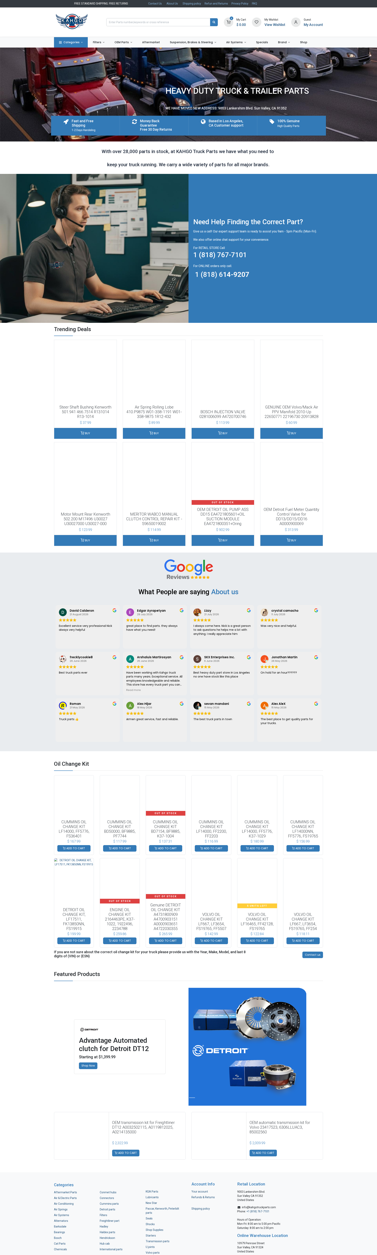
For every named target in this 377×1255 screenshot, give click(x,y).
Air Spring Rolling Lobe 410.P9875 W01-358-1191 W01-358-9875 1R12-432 (154, 412)
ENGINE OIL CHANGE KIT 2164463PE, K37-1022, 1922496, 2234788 (120, 919)
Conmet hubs (108, 1192)
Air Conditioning (64, 1203)
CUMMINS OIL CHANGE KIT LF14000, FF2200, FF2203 (211, 829)
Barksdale (60, 1226)
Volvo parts (153, 1252)
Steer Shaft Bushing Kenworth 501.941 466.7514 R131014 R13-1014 (85, 412)
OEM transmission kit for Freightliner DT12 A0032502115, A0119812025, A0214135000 (143, 1127)
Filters (103, 1215)
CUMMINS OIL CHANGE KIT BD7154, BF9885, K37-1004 (165, 829)
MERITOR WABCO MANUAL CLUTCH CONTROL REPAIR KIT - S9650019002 (154, 519)
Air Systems (61, 1215)
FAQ (254, 3)
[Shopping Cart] (228, 22)
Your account (199, 1191)
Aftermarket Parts (65, 1192)
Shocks (150, 1224)
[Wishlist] (256, 22)
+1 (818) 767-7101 (257, 1211)
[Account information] (296, 22)
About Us (172, 3)
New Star (151, 1203)
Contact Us (155, 3)
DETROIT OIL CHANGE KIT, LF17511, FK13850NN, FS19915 (74, 919)
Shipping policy (192, 3)
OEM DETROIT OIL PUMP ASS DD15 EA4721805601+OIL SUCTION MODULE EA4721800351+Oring (223, 516)
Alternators (61, 1220)
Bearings (59, 1232)
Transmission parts (157, 1241)
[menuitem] (71, 42)
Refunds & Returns (203, 1197)
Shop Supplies (154, 1229)
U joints (150, 1247)
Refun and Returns (216, 3)
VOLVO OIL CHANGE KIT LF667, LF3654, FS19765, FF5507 (211, 921)
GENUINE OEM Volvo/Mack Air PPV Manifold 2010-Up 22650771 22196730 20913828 (291, 412)
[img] (19, 1047)
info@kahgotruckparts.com (259, 1207)
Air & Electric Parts (65, 1198)
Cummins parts (109, 1203)
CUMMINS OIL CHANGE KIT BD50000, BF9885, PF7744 (119, 829)
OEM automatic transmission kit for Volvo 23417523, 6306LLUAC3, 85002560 (280, 1127)
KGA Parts (152, 1191)
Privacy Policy (240, 3)
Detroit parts (107, 1209)
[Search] (214, 22)
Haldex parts (107, 1232)
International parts (111, 1249)
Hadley (104, 1226)
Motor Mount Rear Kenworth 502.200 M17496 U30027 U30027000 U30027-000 (85, 519)
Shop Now (88, 1066)
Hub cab (105, 1243)
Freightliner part (109, 1220)
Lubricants (152, 1197)
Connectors (107, 1198)
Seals (149, 1218)
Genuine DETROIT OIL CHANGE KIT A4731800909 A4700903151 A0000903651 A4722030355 (165, 917)
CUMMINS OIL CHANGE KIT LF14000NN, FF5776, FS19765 (303, 829)
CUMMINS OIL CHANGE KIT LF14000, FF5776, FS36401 (74, 829)
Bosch (58, 1237)
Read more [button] (133, 690)
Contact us (312, 955)
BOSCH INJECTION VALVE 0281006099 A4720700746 (222, 414)
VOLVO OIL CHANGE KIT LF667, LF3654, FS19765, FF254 (303, 921)
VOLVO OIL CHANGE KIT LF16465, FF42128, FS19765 (257, 921)
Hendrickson (107, 1237)
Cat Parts (60, 1243)
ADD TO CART (75, 848)
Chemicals (60, 1249)
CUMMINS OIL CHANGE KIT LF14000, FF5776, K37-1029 (257, 829)
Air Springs (61, 1209)
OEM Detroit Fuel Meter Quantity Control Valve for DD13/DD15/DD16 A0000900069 (291, 516)
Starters (151, 1235)
